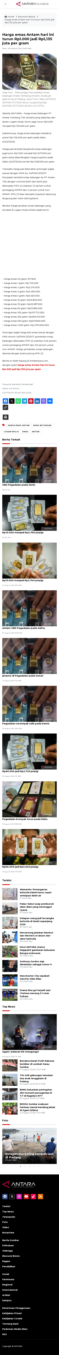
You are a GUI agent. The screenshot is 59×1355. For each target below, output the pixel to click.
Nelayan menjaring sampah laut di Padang (29, 1155)
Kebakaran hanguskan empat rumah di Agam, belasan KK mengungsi (26, 1050)
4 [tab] (34, 1166)
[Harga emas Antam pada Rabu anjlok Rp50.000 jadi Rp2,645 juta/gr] (29, 846)
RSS (4, 1334)
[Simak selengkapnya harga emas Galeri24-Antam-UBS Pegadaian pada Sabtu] (29, 608)
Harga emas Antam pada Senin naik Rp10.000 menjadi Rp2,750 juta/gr (24, 531)
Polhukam (8, 1245)
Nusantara (8, 1232)
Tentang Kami (10, 1323)
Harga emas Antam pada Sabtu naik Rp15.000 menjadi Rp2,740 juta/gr (24, 579)
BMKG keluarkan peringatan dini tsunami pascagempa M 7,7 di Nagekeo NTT (36, 1092)
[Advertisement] (29, 244)
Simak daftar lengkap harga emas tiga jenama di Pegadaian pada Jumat (26, 674)
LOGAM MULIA (11, 432)
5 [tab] (38, 1166)
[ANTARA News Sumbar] (32, 4)
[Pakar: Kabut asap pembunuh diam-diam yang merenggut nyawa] (10, 908)
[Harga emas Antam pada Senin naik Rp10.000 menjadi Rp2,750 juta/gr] (29, 512)
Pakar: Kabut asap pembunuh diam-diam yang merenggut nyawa (37, 907)
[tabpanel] (29, 1146)
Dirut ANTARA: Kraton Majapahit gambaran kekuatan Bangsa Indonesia (37, 950)
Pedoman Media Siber (15, 1329)
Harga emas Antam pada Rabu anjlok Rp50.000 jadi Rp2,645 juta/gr (25, 865)
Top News (8, 1006)
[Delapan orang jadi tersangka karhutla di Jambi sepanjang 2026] (10, 922)
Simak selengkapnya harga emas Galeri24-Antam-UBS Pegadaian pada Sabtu (28, 626)
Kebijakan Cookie (12, 1318)
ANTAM (35, 432)
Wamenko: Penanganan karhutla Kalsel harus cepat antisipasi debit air (35, 892)
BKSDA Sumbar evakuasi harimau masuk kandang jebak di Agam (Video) (37, 1107)
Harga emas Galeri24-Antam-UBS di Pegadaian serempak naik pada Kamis (25, 722)
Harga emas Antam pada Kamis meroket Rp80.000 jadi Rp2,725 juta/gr (27, 770)
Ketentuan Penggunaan (16, 1308)
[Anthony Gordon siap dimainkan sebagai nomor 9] (10, 965)
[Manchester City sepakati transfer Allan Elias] (10, 980)
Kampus (6, 1300)
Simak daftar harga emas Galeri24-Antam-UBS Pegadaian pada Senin (28, 483)
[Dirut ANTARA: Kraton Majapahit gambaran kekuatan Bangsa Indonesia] (10, 951)
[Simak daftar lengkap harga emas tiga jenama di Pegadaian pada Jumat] (29, 655)
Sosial (5, 1274)
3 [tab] (29, 1166)
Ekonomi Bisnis (27, 16)
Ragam (6, 1261)
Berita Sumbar (10, 1240)
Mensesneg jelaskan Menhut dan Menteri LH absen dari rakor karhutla (36, 935)
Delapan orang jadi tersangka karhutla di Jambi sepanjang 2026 (37, 921)
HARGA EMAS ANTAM (19, 425)
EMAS (25, 432)
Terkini (6, 880)
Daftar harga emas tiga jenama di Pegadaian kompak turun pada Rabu (25, 817)
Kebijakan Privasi (12, 1313)
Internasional (10, 1290)
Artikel (6, 1295)
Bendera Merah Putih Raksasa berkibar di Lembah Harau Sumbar (37, 1064)
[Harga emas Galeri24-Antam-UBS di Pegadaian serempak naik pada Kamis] (29, 703)
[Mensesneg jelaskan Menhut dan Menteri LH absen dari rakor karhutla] (10, 937)
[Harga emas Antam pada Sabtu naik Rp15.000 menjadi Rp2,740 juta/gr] (29, 560)
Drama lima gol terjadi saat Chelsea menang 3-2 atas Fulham (35, 993)
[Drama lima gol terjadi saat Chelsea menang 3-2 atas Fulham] (10, 994)
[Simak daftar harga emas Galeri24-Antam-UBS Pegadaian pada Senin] (29, 464)
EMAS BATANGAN (42, 425)
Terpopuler (8, 1217)
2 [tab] (24, 1166)
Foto (5, 1120)
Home (11, 16)
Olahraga (7, 1250)
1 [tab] (20, 1166)
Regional (7, 1284)
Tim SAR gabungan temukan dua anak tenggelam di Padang (36, 1078)
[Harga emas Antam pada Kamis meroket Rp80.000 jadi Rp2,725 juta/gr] (29, 751)
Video (5, 1227)
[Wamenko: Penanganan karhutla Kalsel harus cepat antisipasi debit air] (10, 893)
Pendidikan (8, 1266)
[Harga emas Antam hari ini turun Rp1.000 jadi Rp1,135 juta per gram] (29, 1031)
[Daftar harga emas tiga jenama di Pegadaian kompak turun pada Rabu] (29, 799)
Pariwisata (8, 1279)
